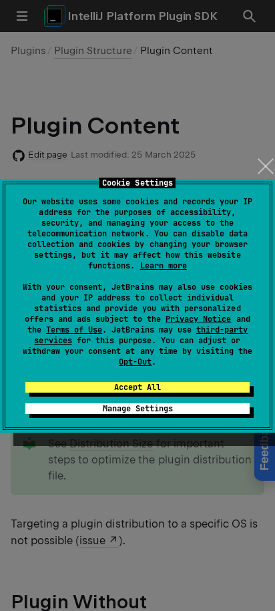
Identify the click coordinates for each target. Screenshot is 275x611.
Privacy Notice (198, 319)
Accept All (137, 387)
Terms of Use (74, 330)
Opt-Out (135, 362)
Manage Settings (138, 408)
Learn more (163, 265)
